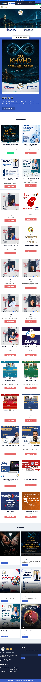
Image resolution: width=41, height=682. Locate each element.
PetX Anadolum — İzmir (10, 413)
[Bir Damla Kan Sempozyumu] (31, 201)
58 (23, 627)
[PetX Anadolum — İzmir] (10, 402)
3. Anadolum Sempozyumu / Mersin (31, 511)
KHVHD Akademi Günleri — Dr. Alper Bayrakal (31, 445)
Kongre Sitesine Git (8, 108)
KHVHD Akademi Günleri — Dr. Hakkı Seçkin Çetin (10, 347)
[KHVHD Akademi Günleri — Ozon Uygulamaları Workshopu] (31, 134)
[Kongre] (20, 20)
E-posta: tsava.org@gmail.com (6, 660)
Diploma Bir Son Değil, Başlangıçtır (28, 630)
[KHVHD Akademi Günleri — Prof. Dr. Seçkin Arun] (10, 268)
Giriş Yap (37, 2)
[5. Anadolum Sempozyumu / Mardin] (31, 235)
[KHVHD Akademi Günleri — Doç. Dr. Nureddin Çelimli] (10, 303)
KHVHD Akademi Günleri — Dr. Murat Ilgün (10, 245)
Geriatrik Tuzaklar (10, 511)
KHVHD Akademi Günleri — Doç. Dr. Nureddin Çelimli (10, 314)
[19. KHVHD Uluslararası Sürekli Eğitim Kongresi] (31, 336)
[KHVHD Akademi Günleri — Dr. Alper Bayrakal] (31, 435)
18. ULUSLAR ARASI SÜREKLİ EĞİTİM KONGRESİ (10, 480)
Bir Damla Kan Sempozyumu (30, 211)
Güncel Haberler (13, 671)
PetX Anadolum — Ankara (31, 380)
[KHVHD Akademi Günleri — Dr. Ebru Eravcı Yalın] (31, 303)
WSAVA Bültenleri (4, 671)
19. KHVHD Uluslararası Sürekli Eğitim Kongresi (30, 347)
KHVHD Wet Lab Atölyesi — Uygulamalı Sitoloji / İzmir (10, 179)
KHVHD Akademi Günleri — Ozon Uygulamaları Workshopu (30, 145)
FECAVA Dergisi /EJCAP (14, 669)
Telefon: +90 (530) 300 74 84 (5, 659)
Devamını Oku (4, 562)
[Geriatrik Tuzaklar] (10, 501)
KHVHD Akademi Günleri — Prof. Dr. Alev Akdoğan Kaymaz (10, 212)
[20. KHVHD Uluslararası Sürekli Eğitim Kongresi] (10, 134)
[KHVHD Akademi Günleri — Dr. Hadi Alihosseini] (31, 268)
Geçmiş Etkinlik (30, 153)
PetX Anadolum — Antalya (10, 380)
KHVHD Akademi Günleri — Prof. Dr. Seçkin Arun (10, 279)
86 (3, 627)
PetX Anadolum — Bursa (31, 413)
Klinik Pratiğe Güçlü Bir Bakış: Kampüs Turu (30, 178)
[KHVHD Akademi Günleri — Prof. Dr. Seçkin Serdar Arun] (10, 435)
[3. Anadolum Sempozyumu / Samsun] (31, 469)
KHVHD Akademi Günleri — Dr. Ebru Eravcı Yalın (31, 314)
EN (32, 2)
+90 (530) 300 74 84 (20, 0)
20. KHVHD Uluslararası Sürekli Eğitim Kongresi (18, 101)
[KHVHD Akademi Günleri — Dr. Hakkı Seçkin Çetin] (10, 336)
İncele (10, 153)
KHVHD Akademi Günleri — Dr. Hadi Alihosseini (31, 279)
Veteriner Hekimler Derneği (15, 667)
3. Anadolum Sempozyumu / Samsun (31, 479)
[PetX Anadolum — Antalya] (10, 370)
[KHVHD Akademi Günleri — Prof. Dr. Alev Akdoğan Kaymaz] (10, 201)
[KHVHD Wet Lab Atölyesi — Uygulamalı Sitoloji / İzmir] (10, 168)
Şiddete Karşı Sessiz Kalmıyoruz (7, 557)
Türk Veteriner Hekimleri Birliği (4, 668)
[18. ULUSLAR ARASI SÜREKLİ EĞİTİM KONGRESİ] (10, 469)
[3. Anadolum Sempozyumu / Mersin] (31, 501)
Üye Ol (38, 4)
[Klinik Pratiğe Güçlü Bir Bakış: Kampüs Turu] (31, 168)
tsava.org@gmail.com (20, 2)
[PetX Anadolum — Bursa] (31, 402)
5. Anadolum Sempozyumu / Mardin (31, 245)
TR (30, 2)
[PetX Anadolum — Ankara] (31, 370)
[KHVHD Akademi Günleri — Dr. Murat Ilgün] (10, 235)
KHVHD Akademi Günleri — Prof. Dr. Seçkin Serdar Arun (10, 446)
